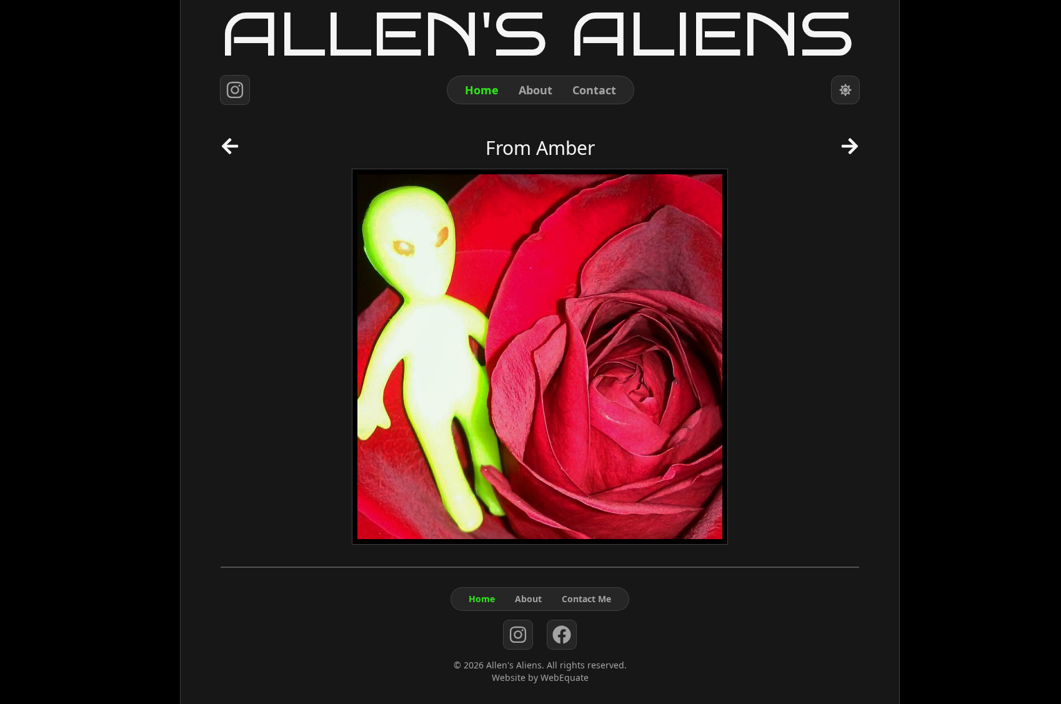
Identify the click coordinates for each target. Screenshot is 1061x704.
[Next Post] (849, 150)
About (535, 89)
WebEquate (564, 677)
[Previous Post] (230, 150)
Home (482, 89)
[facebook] (561, 634)
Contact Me (586, 599)
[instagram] (235, 90)
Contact (594, 89)
